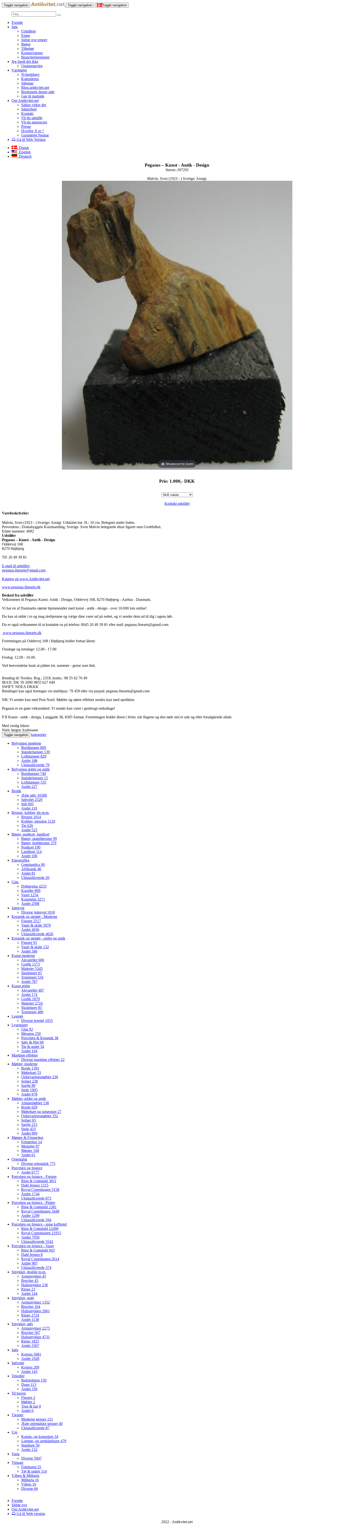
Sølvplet (31, 800)
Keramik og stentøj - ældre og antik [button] (38, 938)
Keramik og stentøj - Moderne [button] (34, 917)
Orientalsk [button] (19, 1159)
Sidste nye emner (34, 40)
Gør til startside (32, 96)
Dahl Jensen (34, 1185)
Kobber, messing (38, 821)
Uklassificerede (35, 765)
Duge (28, 1385)
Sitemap (27, 83)
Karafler (30, 891)
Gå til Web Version (31, 139)
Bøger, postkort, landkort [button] (30, 834)
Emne (25, 35)
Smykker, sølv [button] (22, 1324)
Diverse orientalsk (38, 1164)
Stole (29, 1090)
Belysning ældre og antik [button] (31, 769)
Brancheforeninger (35, 57)
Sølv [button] (15, 1350)
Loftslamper (33, 756)
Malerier (32, 969)
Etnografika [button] (20, 860)
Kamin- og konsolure (39, 1437)
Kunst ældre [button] (21, 986)
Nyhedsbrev (30, 74)
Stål (27, 804)
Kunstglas (33, 899)
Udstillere (28, 31)
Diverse (31, 1458)
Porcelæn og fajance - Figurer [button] (34, 1177)
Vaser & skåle (36, 925)
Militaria (30, 1480)
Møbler (28, 1402)
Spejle (28, 1086)
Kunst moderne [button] (23, 956)
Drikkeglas (33, 886)
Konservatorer (32, 53)
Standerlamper (35, 752)
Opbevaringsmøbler (39, 1077)
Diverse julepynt (38, 912)
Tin (27, 826)
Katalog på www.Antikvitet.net (26, 579)
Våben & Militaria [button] (25, 1476)
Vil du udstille (31, 118)
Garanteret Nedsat (35, 135)
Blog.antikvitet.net (35, 87)
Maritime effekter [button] (25, 1055)
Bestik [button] (16, 791)
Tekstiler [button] (18, 1376)
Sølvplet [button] (18, 1363)
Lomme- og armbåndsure (43, 1441)
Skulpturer (31, 973)
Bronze (31, 817)
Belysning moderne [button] (26, 743)
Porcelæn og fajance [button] (27, 1168)
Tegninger (32, 977)
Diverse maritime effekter (43, 1060)
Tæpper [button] (17, 1415)
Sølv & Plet (32, 1042)
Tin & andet (32, 1047)
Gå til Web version (30, 1514)
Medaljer (30, 1146)
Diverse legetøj (37, 1021)
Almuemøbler (35, 1103)
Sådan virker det (33, 105)
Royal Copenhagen (40, 1190)
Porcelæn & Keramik (39, 1038)
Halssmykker (34, 1285)
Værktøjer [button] (19, 70)
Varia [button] (16, 1454)
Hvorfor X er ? (32, 131)
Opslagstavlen (32, 66)
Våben (28, 1484)
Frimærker (31, 1142)
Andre (30, 1194)
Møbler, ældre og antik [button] (29, 1099)
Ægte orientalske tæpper (42, 1424)
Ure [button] (14, 1432)
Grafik (30, 964)
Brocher (29, 1281)
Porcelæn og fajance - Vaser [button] (33, 1246)
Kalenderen (30, 79)
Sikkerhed (29, 109)
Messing (31, 1034)
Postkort (30, 847)
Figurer (31, 921)
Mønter (30, 1151)
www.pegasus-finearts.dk (21, 587)
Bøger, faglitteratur (38, 843)
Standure (30, 1445)
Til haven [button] (19, 1393)
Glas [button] (15, 882)
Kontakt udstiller (177, 503)
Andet (29, 761)
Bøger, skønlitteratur (39, 839)
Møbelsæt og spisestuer (41, 1112)
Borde (30, 1068)
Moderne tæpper (37, 1419)
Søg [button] (15, 27)
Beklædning (33, 1380)
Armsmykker (33, 1276)
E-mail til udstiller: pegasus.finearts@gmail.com (24, 568)
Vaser (29, 895)
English (24, 152)
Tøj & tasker (34, 1471)
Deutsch (24, 156)
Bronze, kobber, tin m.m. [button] (30, 813)
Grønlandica (33, 865)
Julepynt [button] (18, 908)
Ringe (28, 1289)
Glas (27, 1029)
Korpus (31, 1354)
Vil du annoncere (34, 122)
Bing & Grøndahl (38, 1181)
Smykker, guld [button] (23, 1298)
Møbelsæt (31, 1073)
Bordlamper (33, 748)
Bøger (26, 44)
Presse (26, 126)
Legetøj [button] (17, 1016)
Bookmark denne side (37, 92)
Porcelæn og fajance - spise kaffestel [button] (39, 1224)
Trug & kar (31, 1406)
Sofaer (29, 1081)
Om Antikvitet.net (25, 1509)
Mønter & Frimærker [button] (27, 1138)
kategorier (38, 735)
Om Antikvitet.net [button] (25, 100)
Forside (17, 22)
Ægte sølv (34, 795)
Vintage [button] (17, 1463)
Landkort (31, 852)
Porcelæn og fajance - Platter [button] (33, 1203)
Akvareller (32, 960)
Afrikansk (31, 869)
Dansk (23, 148)
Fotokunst (31, 1467)
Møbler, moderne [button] (25, 1064)
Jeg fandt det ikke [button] (25, 61)
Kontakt (27, 113)
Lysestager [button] (20, 1025)
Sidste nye (19, 1505)
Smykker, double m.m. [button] (29, 1272)
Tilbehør (27, 48)
